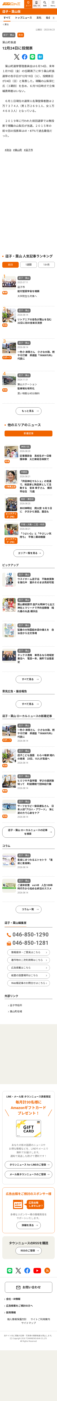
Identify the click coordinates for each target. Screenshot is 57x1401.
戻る (7, 24)
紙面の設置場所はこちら (24, 975)
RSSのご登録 (28, 1250)
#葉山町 (17, 150)
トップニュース (23, 17)
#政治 (8, 150)
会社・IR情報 (13, 1299)
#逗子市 (28, 150)
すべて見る (28, 679)
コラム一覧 (28, 909)
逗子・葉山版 (11, 11)
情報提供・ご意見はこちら (25, 952)
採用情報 (11, 1312)
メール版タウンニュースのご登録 (28, 1174)
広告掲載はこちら (21, 967)
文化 (38, 17)
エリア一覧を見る (28, 553)
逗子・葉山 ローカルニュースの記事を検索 (27, 832)
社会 (48, 17)
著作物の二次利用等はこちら (27, 960)
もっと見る (28, 411)
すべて (6, 17)
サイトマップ (28, 1323)
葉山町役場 (16, 1011)
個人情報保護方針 (17, 1319)
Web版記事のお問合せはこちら (28, 983)
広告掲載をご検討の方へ (19, 1305)
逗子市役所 (16, 1005)
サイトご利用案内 (40, 1319)
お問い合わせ (31, 1287)
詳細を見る (28, 1225)
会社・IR (36, 6)
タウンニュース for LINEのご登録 (28, 1164)
